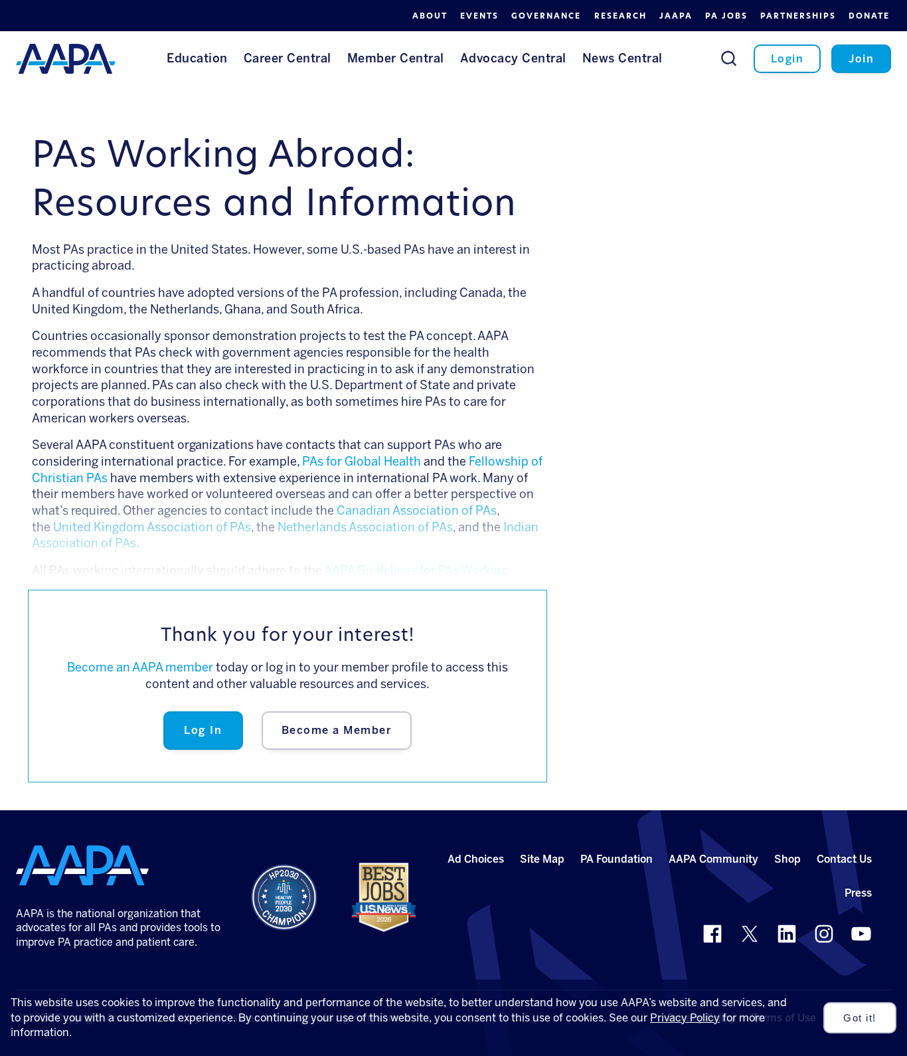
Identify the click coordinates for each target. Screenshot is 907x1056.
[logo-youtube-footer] (861, 933)
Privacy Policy (685, 1018)
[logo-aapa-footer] (82, 865)
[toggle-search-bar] (728, 58)
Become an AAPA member (140, 667)
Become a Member (337, 730)
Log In (203, 730)
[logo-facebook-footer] (712, 933)
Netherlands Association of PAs (365, 527)
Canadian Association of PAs (417, 510)
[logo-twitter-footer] (749, 933)
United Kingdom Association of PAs (152, 527)
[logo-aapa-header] (66, 57)
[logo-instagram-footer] (824, 933)
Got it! (859, 1018)
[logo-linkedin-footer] (786, 933)
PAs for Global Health (361, 461)
